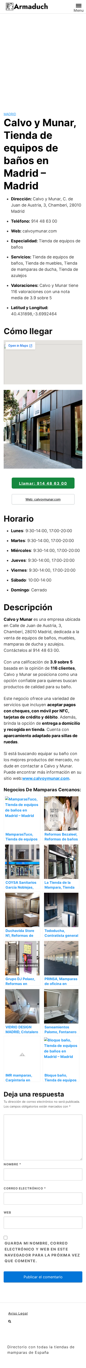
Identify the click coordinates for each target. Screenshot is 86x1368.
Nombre (12, 1164)
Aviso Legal (18, 1313)
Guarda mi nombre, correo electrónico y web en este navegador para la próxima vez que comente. (42, 1252)
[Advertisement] (43, 59)
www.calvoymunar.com (45, 778)
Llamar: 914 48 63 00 (43, 483)
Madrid (10, 114)
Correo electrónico (25, 1188)
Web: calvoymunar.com (43, 499)
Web (7, 1212)
